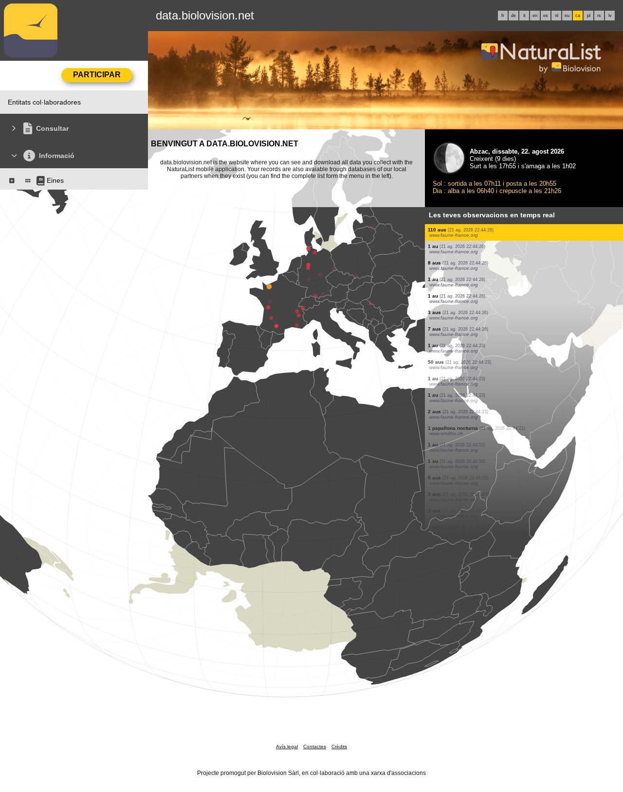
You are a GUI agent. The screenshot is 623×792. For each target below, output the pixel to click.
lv (610, 15)
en (534, 15)
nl (556, 15)
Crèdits (339, 746)
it (524, 15)
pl (588, 15)
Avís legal (287, 746)
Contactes (314, 746)
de (513, 15)
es (545, 15)
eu (567, 15)
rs (599, 15)
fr (502, 15)
